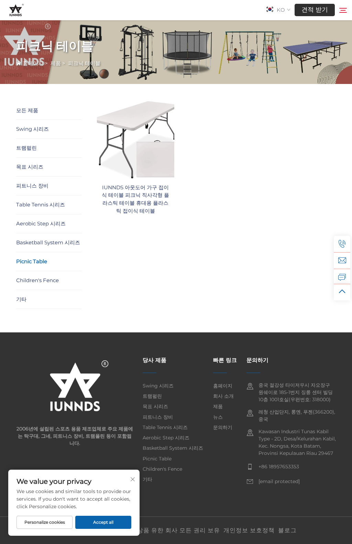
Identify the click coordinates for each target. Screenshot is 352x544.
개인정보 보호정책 (249, 530)
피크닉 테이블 (84, 63)
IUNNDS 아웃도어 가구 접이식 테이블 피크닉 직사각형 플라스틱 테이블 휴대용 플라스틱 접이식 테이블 (135, 199)
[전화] (342, 244)
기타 (21, 299)
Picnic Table (31, 261)
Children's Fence (37, 280)
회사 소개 (223, 396)
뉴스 (218, 417)
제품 (56, 63)
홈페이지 (33, 63)
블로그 (287, 530)
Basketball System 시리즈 (48, 242)
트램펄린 (26, 148)
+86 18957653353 (278, 466)
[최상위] (342, 292)
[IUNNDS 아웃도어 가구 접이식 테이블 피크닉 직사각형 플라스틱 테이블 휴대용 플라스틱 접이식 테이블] (135, 139)
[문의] (342, 277)
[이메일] (342, 260)
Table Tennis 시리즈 (40, 204)
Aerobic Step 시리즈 (41, 223)
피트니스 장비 (32, 185)
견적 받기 (314, 9)
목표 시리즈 (29, 166)
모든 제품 (27, 110)
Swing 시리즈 (32, 129)
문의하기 (222, 427)
